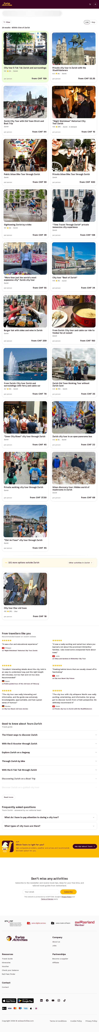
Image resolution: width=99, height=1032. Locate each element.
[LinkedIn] (41, 1001)
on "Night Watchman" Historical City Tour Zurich (19, 650)
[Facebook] (47, 1001)
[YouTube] (53, 1001)
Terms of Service (47, 899)
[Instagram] (59, 1001)
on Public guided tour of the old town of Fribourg (20, 684)
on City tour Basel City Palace (63, 678)
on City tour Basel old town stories (15, 709)
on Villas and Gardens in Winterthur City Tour (69, 659)
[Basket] (90, 4)
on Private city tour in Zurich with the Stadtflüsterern (72, 709)
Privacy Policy (67, 897)
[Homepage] (7, 4)
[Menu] (95, 4)
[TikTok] (65, 1001)
